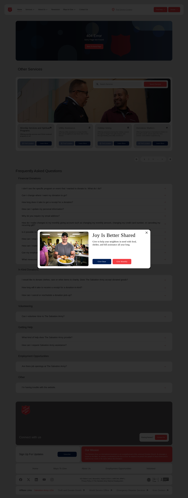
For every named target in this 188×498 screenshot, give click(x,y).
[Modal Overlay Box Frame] (94, 249)
